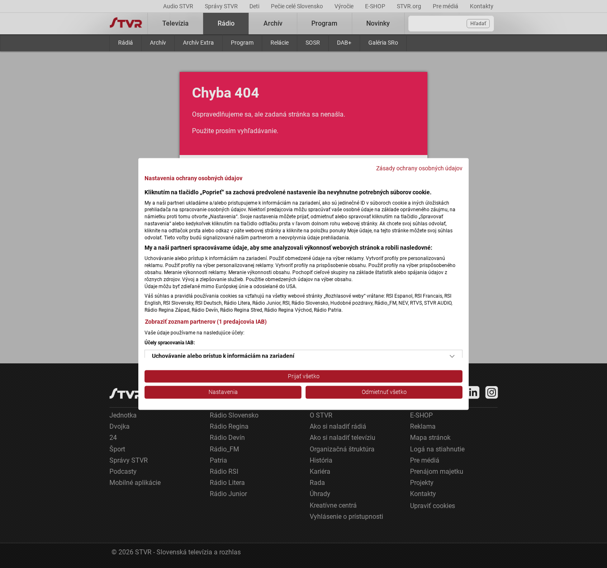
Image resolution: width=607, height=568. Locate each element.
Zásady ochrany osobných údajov (419, 168)
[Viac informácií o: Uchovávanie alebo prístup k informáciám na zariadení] (452, 356)
